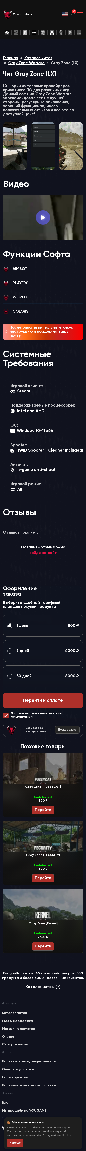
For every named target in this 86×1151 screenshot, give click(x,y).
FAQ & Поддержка (17, 1021)
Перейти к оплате (43, 700)
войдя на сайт (43, 553)
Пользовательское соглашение (29, 1085)
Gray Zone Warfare (26, 63)
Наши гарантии (15, 1077)
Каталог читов (38, 58)
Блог (6, 1102)
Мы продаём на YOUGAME (24, 1110)
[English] (65, 14)
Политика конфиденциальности (29, 1061)
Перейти (43, 810)
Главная (10, 58)
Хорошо (15, 1142)
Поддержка (67, 729)
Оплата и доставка (18, 1069)
